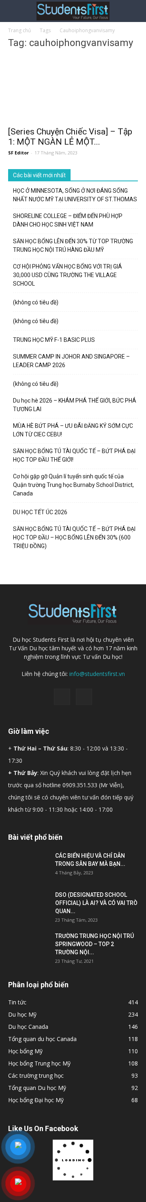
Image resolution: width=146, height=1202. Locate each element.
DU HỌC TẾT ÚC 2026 (40, 512)
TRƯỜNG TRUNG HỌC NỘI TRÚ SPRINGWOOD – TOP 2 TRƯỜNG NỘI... (94, 944)
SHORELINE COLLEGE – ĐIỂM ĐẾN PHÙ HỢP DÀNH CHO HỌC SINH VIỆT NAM (67, 220)
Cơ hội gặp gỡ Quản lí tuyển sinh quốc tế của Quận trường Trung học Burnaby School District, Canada (73, 485)
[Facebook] (62, 697)
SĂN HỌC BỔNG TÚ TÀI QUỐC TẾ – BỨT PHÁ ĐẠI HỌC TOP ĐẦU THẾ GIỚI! (74, 455)
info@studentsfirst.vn (97, 674)
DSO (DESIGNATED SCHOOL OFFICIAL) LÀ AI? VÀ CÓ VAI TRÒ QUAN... (96, 903)
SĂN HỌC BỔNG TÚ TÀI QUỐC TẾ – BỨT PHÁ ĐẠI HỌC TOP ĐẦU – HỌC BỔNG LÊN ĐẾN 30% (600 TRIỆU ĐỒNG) (74, 537)
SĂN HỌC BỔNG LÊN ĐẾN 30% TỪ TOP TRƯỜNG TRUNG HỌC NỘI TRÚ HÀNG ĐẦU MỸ (73, 245)
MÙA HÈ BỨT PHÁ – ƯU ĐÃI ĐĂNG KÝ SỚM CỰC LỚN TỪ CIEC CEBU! (73, 430)
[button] (134, 11)
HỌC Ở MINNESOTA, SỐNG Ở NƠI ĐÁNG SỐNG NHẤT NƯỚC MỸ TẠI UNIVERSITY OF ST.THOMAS (75, 195)
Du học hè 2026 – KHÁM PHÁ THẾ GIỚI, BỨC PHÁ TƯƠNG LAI (74, 404)
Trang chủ (19, 30)
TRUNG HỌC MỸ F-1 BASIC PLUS (54, 340)
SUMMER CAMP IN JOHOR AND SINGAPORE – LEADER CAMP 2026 (71, 360)
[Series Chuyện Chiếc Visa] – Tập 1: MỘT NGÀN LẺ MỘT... (70, 137)
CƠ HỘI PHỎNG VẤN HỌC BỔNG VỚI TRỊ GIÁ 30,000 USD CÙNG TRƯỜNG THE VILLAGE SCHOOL (67, 275)
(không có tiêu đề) (35, 302)
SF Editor (18, 153)
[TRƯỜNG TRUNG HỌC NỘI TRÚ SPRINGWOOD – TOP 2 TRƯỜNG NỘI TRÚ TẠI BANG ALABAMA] (28, 946)
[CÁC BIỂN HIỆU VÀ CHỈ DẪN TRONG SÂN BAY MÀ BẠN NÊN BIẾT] (28, 866)
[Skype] (84, 697)
